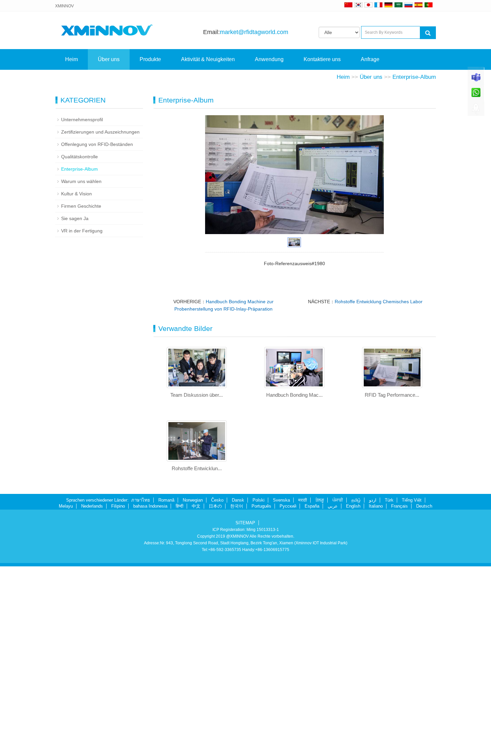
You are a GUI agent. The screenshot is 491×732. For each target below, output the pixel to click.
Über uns (109, 59)
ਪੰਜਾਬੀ (337, 500)
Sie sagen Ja (75, 218)
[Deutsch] (388, 4)
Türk (389, 500)
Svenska (281, 500)
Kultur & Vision (76, 193)
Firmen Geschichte (81, 206)
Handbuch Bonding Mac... (294, 395)
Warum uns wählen (81, 181)
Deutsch (424, 506)
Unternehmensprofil (82, 119)
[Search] (428, 32)
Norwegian (193, 500)
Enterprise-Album (414, 77)
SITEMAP (245, 522)
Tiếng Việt (412, 500)
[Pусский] (408, 4)
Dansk (238, 500)
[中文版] (348, 4)
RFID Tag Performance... (392, 395)
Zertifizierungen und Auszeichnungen (100, 132)
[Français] (378, 4)
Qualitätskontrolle (79, 156)
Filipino (118, 506)
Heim (71, 59)
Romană (166, 500)
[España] (419, 4)
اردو (372, 500)
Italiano (376, 506)
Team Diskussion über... (196, 395)
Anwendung (269, 59)
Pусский (288, 506)
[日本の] (369, 4)
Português (261, 506)
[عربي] (398, 4)
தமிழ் (356, 500)
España (312, 506)
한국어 (236, 506)
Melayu (66, 506)
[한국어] (358, 4)
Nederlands (92, 506)
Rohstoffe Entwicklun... (197, 468)
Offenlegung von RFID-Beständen (97, 144)
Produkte (150, 59)
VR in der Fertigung (82, 230)
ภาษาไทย (140, 500)
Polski (259, 500)
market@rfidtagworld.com (254, 32)
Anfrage (370, 59)
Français (399, 506)
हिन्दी (179, 506)
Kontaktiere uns (322, 59)
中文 (196, 506)
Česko (217, 500)
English (353, 506)
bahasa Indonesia (150, 506)
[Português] (429, 4)
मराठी (302, 500)
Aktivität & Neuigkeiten (208, 59)
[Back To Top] (476, 110)
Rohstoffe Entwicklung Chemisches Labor (379, 301)
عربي (333, 506)
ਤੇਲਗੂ (319, 500)
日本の (215, 506)
